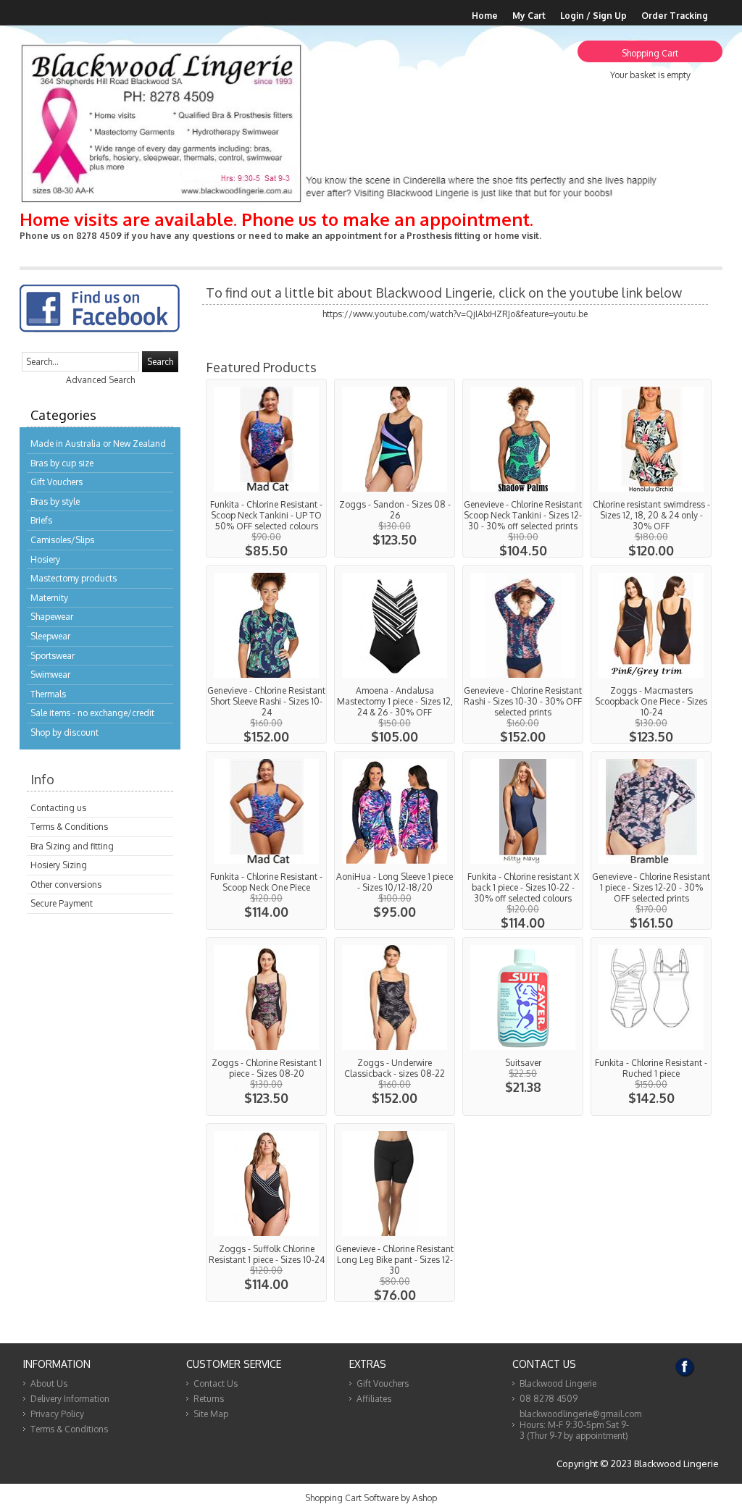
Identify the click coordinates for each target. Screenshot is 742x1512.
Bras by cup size (61, 463)
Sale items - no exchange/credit (92, 712)
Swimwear (50, 674)
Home (485, 15)
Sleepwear (50, 636)
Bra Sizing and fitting (72, 846)
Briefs (41, 520)
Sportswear (52, 655)
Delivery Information (69, 1398)
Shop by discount (64, 732)
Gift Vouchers (56, 481)
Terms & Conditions (69, 826)
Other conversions (65, 884)
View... (266, 468)
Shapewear (51, 616)
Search (160, 361)
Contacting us (58, 807)
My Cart (529, 15)
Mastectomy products (73, 578)
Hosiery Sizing (58, 865)
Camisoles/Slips (62, 539)
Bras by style (55, 501)
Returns (208, 1398)
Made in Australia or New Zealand (98, 443)
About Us (48, 1383)
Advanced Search (100, 379)
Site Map (210, 1413)
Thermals (48, 694)
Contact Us (215, 1383)
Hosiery (45, 559)
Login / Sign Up (593, 15)
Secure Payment (61, 903)
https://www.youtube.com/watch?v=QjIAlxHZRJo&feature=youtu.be (455, 313)
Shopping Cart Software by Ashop (371, 1497)
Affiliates (374, 1398)
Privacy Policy (57, 1413)
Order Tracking (674, 15)
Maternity (49, 597)
